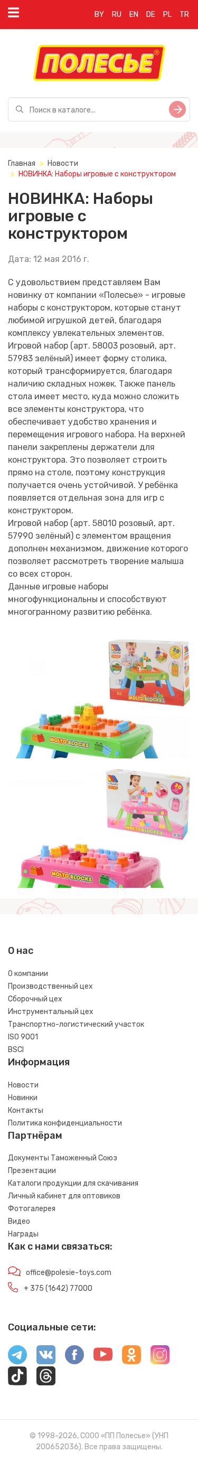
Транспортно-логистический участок (76, 1024)
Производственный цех (50, 986)
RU (116, 14)
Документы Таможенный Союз (62, 1157)
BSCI (16, 1049)
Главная (21, 163)
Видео (19, 1221)
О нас (20, 950)
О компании (28, 973)
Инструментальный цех (50, 1011)
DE (150, 14)
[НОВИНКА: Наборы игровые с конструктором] (99, 699)
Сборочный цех (35, 999)
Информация (39, 1062)
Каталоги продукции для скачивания (73, 1183)
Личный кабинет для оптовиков (64, 1196)
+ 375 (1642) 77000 (58, 1288)
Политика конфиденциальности (65, 1123)
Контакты (25, 1110)
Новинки (22, 1097)
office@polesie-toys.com (68, 1272)
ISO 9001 (23, 1037)
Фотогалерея (31, 1208)
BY (99, 14)
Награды (23, 1234)
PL (167, 14)
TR (184, 14)
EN (133, 14)
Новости (63, 163)
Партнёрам (35, 1135)
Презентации (32, 1170)
